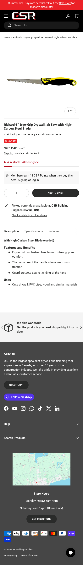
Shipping (8, 153)
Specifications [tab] (34, 231)
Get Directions (41, 518)
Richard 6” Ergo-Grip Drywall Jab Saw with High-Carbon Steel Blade (45, 37)
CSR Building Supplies (22, 549)
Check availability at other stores (29, 215)
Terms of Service (29, 555)
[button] (77, 16)
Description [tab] (11, 231)
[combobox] (41, 25)
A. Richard (9, 134)
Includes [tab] (54, 231)
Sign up (22, 180)
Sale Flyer (65, 3)
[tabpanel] (41, 262)
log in (35, 180)
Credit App (16, 384)
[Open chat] (70, 552)
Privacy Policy (10, 555)
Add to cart (56, 192)
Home (7, 37)
